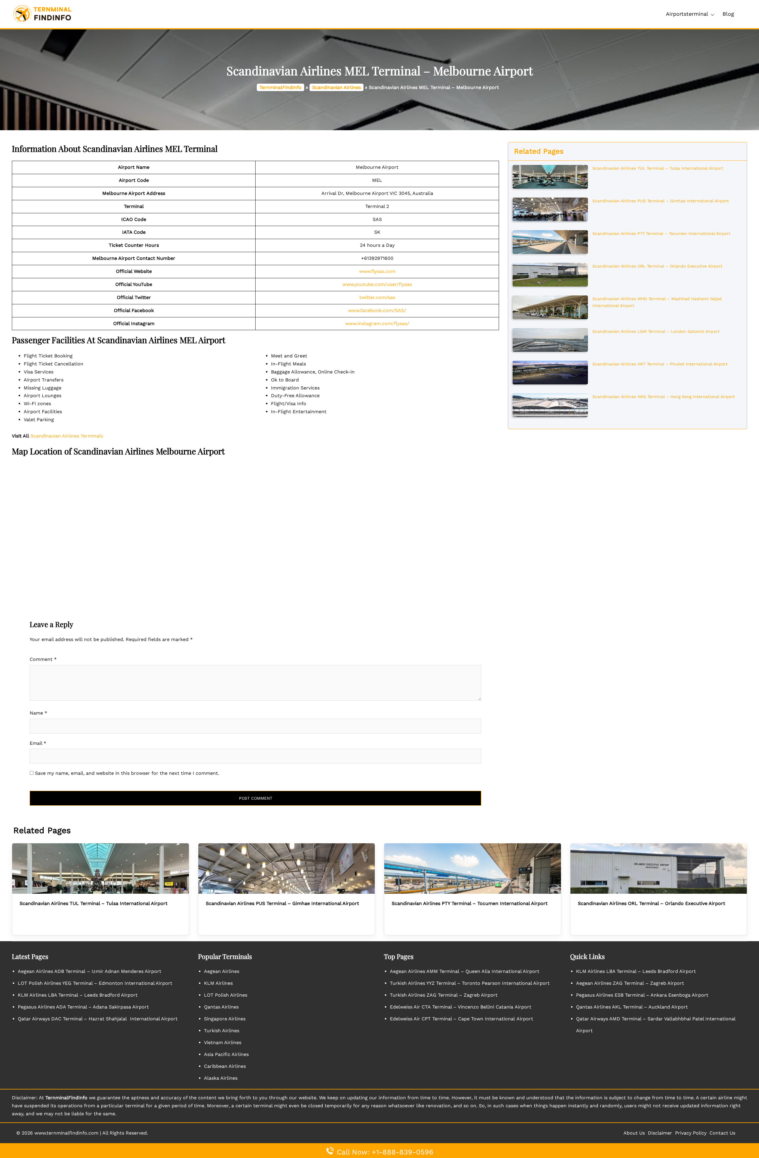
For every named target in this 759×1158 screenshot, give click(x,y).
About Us (634, 1133)
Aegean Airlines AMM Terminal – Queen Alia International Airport (464, 971)
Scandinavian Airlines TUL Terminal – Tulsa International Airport (657, 168)
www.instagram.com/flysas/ (377, 323)
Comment (43, 659)
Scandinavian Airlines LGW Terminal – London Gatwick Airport (656, 331)
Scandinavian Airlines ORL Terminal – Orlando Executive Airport (657, 266)
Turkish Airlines (221, 1030)
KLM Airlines (218, 983)
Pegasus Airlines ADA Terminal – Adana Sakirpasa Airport (83, 1007)
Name (38, 713)
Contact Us (722, 1133)
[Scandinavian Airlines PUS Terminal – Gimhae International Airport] (550, 208)
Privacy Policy (691, 1133)
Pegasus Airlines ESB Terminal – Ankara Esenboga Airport (642, 995)
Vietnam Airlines (222, 1042)
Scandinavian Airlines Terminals (67, 436)
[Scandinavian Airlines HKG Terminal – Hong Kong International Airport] (550, 404)
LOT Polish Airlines (225, 995)
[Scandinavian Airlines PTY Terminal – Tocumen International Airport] (550, 241)
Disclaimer (660, 1133)
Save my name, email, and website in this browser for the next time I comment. (127, 773)
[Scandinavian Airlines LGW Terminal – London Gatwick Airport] (550, 339)
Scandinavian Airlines (336, 87)
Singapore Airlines (224, 1019)
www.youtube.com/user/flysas (377, 284)
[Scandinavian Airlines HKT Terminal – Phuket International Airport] (550, 372)
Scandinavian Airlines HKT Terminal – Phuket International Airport (660, 364)
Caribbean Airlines (225, 1066)
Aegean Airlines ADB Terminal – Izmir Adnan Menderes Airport (89, 971)
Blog (728, 14)
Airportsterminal (687, 14)
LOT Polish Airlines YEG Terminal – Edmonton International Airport (95, 983)
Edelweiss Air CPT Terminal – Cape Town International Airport (461, 1019)
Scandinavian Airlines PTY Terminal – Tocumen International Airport (661, 233)
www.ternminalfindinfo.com (66, 1133)
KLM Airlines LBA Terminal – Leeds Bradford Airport (78, 995)
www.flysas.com (377, 271)
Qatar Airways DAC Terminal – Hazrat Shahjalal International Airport (98, 1019)
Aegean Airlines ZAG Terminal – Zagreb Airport (630, 983)
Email (38, 743)
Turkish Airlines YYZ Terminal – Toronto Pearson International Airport (470, 983)
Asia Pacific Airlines (226, 1054)
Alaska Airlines (220, 1078)
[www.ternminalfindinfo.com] (42, 14)
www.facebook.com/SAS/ (377, 310)
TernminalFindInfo (280, 87)
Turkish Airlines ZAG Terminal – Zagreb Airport (444, 995)
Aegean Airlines (221, 971)
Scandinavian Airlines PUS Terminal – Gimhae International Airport (660, 200)
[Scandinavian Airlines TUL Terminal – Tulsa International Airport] (550, 176)
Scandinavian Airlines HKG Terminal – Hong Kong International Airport (663, 396)
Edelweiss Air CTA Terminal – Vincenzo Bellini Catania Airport (460, 1007)
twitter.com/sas (377, 297)
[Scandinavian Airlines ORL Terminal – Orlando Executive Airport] (550, 274)
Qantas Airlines (221, 1007)
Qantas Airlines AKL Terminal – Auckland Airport (632, 1007)
